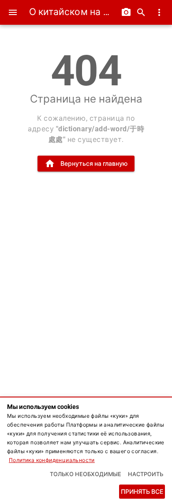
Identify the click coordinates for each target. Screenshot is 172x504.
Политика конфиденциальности (52, 460)
